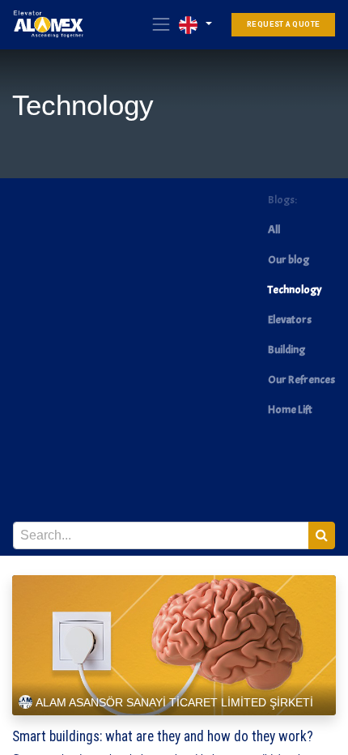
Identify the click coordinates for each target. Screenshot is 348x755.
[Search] (321, 535)
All (274, 230)
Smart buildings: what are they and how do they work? (162, 736)
